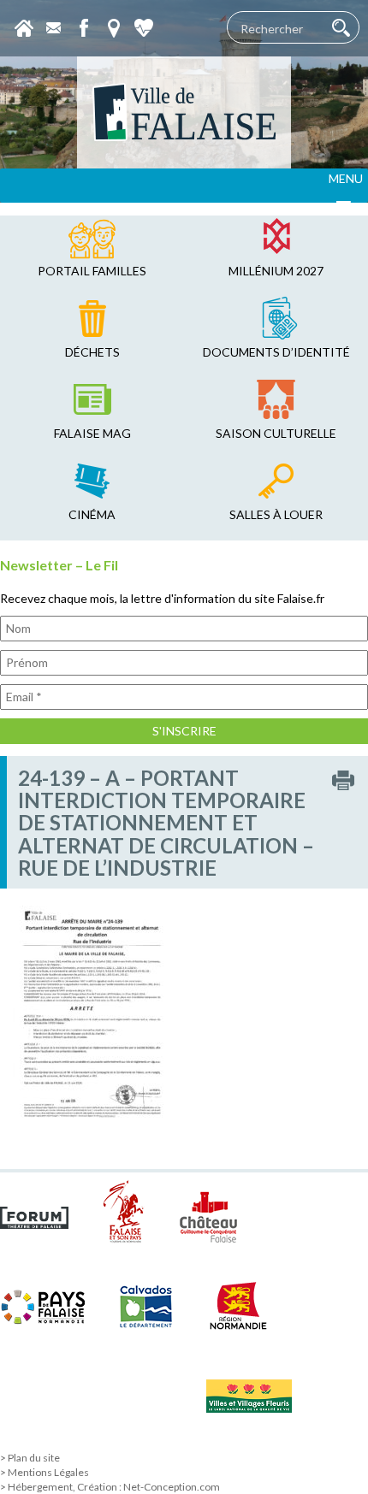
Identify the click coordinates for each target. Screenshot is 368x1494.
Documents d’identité (276, 352)
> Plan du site (30, 1457)
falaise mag (92, 433)
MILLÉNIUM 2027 (276, 270)
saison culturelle (276, 433)
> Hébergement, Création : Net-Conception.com (110, 1486)
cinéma (92, 514)
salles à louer (276, 514)
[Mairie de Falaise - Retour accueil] (184, 112)
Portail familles (92, 270)
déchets (92, 352)
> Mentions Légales (44, 1472)
